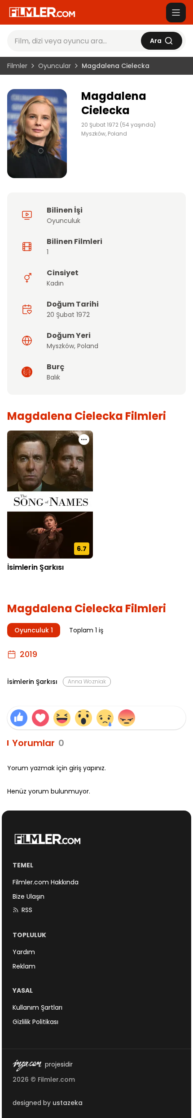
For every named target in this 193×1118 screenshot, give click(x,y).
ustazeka (68, 1102)
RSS (27, 909)
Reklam (24, 966)
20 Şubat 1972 (68, 315)
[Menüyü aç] (176, 12)
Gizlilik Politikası (35, 1021)
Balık (53, 377)
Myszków (60, 345)
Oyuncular (54, 65)
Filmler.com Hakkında (46, 882)
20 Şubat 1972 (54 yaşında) (118, 124)
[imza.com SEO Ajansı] (27, 1065)
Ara (156, 40)
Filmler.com (56, 1079)
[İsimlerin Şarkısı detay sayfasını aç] (50, 495)
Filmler (17, 65)
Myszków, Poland (104, 133)
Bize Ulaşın (28, 896)
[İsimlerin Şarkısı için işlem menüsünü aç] (84, 439)
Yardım (24, 951)
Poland (87, 345)
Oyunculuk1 (33, 630)
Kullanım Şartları (37, 1007)
